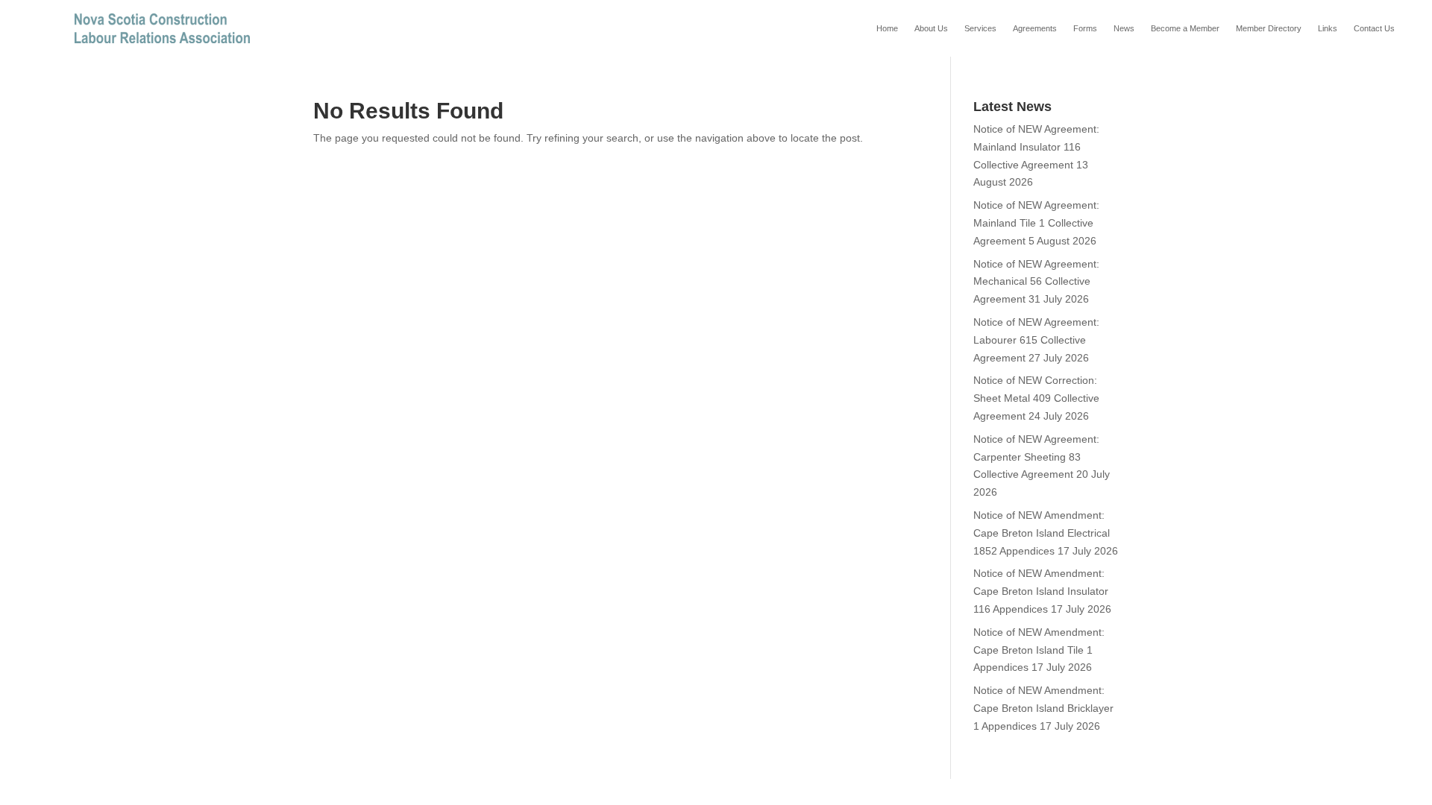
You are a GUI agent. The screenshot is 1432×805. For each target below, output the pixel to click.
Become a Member (1185, 28)
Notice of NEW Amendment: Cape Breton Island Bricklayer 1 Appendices (1043, 708)
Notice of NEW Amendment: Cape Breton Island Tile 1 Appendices (1039, 650)
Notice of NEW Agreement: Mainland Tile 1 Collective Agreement (1036, 223)
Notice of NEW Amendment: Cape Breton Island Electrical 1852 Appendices (1041, 533)
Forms (1085, 28)
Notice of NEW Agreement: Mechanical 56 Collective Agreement (1036, 282)
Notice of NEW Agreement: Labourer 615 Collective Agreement (1036, 340)
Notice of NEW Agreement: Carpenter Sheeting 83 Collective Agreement (1036, 457)
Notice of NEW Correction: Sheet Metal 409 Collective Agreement (1036, 398)
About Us (931, 28)
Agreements (1035, 28)
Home (887, 28)
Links (1327, 28)
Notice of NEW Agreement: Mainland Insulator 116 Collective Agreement (1036, 147)
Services (980, 28)
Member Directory (1268, 28)
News (1124, 28)
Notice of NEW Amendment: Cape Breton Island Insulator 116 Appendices (1040, 591)
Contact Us (1374, 28)
